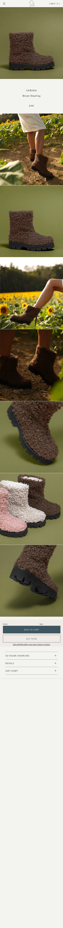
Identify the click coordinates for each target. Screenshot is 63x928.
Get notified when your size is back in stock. (32, 644)
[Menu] (4, 3)
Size (41, 624)
